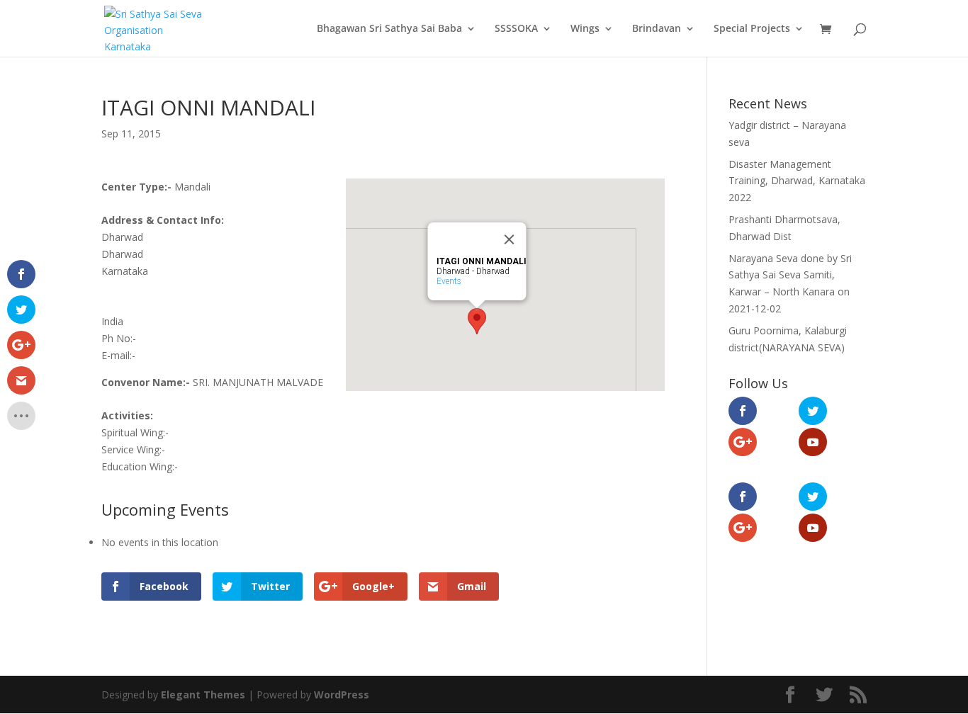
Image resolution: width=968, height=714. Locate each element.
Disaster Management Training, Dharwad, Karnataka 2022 (796, 181)
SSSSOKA (516, 29)
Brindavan (656, 29)
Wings (585, 29)
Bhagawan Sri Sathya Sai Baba (389, 29)
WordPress (341, 694)
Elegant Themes (203, 694)
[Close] (510, 239)
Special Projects (752, 29)
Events (449, 281)
